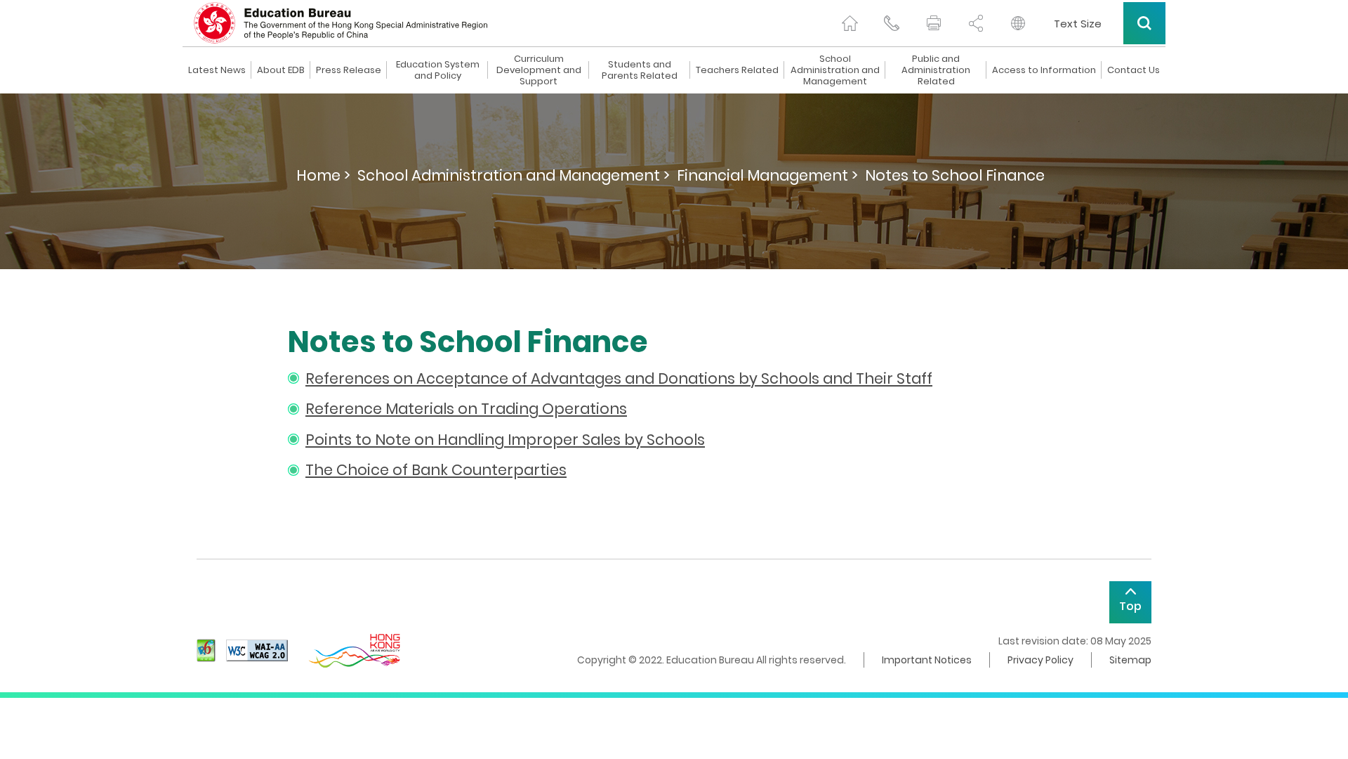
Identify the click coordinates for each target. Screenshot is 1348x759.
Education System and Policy (438, 70)
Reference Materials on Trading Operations (466, 408)
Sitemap (1130, 660)
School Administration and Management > (513, 175)
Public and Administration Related (935, 70)
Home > (323, 175)
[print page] (933, 23)
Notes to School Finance (955, 175)
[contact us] (891, 23)
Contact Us (1133, 70)
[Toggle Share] (975, 23)
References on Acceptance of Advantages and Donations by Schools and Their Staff (618, 378)
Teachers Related (737, 70)
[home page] (849, 23)
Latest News (217, 70)
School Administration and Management (835, 70)
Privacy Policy (1040, 660)
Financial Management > (767, 175)
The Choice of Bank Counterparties (436, 470)
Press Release (348, 70)
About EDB (281, 70)
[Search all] (1144, 23)
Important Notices (927, 660)
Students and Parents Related (640, 70)
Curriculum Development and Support (538, 70)
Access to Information (1044, 70)
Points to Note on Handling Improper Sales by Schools (505, 439)
